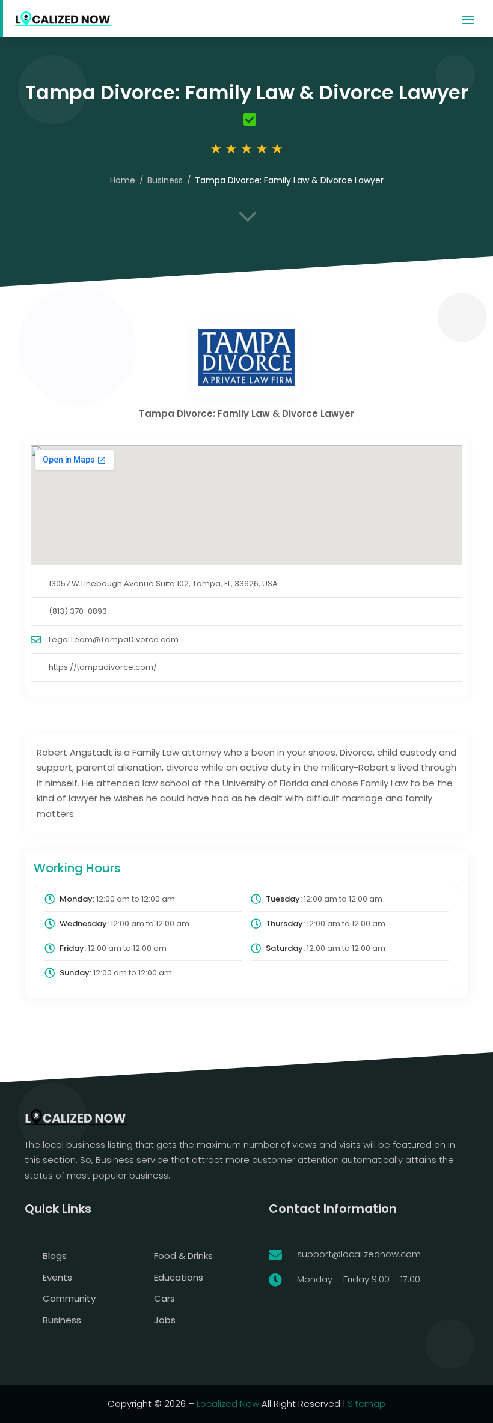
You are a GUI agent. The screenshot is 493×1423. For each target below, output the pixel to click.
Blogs (55, 1255)
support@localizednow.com (359, 1254)
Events (57, 1277)
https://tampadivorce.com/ (103, 667)
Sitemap (366, 1403)
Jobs (165, 1320)
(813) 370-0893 (78, 611)
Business (165, 180)
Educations (178, 1277)
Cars (164, 1298)
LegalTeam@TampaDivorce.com (114, 639)
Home (122, 180)
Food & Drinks (183, 1255)
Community (69, 1298)
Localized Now (228, 1403)
